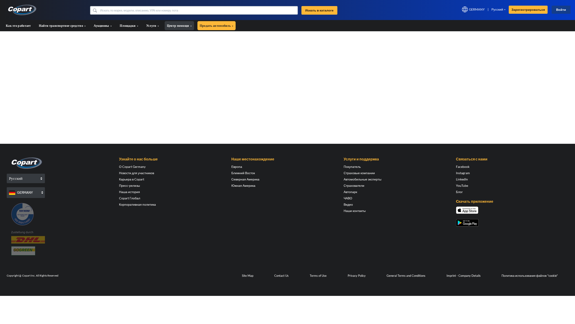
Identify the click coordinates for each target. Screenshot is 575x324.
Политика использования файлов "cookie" (530, 275)
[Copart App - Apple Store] (467, 210)
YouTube (462, 185)
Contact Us (281, 275)
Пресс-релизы (129, 185)
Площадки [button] (128, 25)
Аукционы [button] (102, 25)
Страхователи (354, 185)
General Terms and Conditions (406, 275)
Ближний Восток (243, 173)
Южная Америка (243, 185)
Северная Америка (245, 179)
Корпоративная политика (137, 204)
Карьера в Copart (131, 179)
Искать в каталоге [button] (319, 10)
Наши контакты (355, 211)
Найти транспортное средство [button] (61, 25)
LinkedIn (462, 179)
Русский (497, 9)
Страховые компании (359, 173)
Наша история (129, 192)
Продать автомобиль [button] (216, 25)
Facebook (462, 167)
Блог (459, 192)
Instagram (463, 173)
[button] (94, 10)
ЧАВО (348, 198)
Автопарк (350, 192)
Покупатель (352, 167)
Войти (561, 9)
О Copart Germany (132, 167)
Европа (236, 167)
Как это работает (18, 25)
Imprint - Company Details (464, 275)
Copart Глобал (129, 198)
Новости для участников (136, 173)
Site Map (247, 275)
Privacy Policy (357, 275)
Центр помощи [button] (178, 25)
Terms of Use (318, 275)
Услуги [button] (151, 25)
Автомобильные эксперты (362, 179)
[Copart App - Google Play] (467, 223)
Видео (348, 204)
